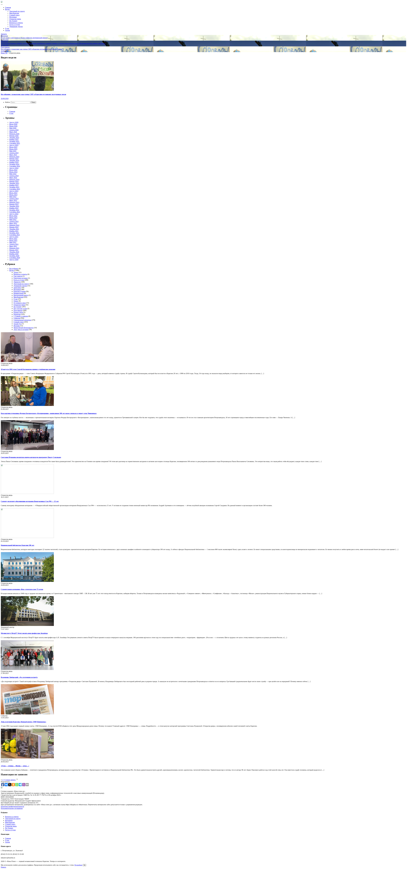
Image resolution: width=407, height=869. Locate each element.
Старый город (14, 15)
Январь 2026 (13, 136)
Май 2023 (12, 197)
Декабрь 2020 (14, 252)
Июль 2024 (13, 170)
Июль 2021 (13, 238)
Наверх (3, 867)
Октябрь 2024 (14, 164)
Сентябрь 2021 (14, 235)
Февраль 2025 (14, 157)
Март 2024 (13, 178)
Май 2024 (12, 174)
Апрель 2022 (14, 221)
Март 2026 (13, 132)
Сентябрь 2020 (14, 258)
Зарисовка (17, 288)
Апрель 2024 (14, 176)
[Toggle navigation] (2, 4)
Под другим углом (20, 308)
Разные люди (18, 312)
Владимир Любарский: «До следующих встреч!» (19, 677)
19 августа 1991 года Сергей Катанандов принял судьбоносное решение (28, 369)
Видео (7, 9)
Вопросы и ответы (16, 23)
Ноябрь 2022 (13, 208)
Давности (17, 282)
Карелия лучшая (19, 291)
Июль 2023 (13, 193)
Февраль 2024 (14, 179)
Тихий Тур (17, 324)
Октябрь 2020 (14, 256)
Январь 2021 (13, 250)
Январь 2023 (13, 204)
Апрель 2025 (14, 153)
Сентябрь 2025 (14, 143)
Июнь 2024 (13, 172)
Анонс (16, 272)
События (17, 318)
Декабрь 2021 (14, 229)
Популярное (18, 310)
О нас (7, 28)
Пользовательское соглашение (12, 808)
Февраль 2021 (14, 248)
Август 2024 (13, 168)
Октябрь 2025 (14, 141)
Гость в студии (14, 25)
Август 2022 (13, 214)
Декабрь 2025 (14, 137)
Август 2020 (13, 259)
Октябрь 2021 (14, 233)
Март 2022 (13, 223)
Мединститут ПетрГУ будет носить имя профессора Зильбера (24, 633)
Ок (84, 865)
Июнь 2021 (13, 240)
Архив (7, 30)
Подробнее (78, 865)
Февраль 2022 (14, 225)
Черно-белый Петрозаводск (23, 328)
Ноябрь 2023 (13, 185)
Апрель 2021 (14, 244)
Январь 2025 (13, 158)
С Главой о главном (21, 316)
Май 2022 (12, 219)
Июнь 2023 (13, 195)
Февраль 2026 (14, 134)
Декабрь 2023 (14, 183)
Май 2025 (12, 151)
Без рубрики (13, 268)
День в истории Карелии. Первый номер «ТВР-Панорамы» (23, 722)
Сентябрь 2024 (14, 166)
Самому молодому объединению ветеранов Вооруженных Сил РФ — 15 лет (30, 501)
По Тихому (13, 21)
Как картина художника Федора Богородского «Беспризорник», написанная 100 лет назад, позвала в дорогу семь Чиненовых (49, 413)
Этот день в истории (21, 329)
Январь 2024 (13, 181)
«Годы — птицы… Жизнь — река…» (15, 766)
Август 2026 (13, 122)
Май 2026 (12, 128)
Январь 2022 (13, 227)
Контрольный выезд (21, 295)
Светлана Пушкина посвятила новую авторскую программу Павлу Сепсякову (31, 457)
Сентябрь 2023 (14, 189)
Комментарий (19, 293)
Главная (8, 7)
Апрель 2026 (14, 130)
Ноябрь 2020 (13, 254)
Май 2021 (12, 242)
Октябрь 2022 (14, 210)
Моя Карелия (14, 13)
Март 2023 (13, 200)
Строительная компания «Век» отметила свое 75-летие (22, 589)
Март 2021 (13, 246)
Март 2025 (13, 155)
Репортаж (17, 314)
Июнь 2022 (13, 218)
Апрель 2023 (14, 198)
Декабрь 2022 (14, 206)
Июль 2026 (13, 124)
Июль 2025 (13, 147)
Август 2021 (13, 237)
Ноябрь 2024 (13, 162)
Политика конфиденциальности (12, 806)
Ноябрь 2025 (13, 139)
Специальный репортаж (22, 320)
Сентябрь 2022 (14, 212)
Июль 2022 (13, 216)
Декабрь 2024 (14, 160)
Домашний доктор (16, 26)
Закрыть (4, 34)
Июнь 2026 (13, 126)
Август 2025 (13, 145)
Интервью (13, 17)
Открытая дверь (15, 19)
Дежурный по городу (17, 11)
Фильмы (17, 326)
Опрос (16, 301)
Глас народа (18, 276)
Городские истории (21, 278)
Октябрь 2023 (14, 187)
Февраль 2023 (14, 202)
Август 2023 (13, 191)
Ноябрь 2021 (13, 231)
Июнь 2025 (13, 149)
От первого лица (20, 303)
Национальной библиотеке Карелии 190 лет (17, 545)
